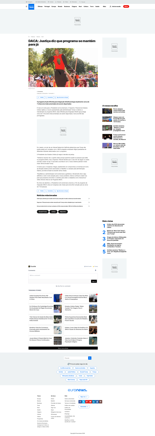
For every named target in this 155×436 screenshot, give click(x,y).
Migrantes (63, 211)
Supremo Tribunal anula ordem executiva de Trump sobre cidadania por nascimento (59, 202)
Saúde (97, 6)
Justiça (53, 211)
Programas (40, 418)
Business (67, 6)
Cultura (86, 6)
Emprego (67, 413)
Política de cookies (70, 405)
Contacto (67, 411)
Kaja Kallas (90, 375)
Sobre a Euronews (69, 398)
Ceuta (80, 375)
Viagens (74, 6)
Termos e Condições (70, 403)
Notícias (33, 36)
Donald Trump (43, 211)
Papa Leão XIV (83, 379)
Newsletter (83, 406)
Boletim (53, 401)
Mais (66, 396)
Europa (54, 6)
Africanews (54, 414)
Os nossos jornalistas (42, 421)
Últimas (40, 6)
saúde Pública (71, 372)
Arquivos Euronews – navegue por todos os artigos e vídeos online (43, 424)
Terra (91, 6)
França (94, 372)
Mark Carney (71, 379)
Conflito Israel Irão (65, 368)
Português (30, 1)
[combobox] (88, 2)
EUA (43, 36)
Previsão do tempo (56, 403)
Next (80, 6)
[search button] (80, 2)
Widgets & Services (56, 412)
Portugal (47, 6)
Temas (39, 396)
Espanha (92, 368)
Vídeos (39, 416)
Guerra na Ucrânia (80, 368)
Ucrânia (61, 372)
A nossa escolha (110, 106)
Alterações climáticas (68, 375)
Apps (52, 410)
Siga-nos (53, 407)
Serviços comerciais (70, 401)
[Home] (28, 36)
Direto (126, 6)
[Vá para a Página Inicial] (31, 7)
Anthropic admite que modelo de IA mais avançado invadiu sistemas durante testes (59, 198)
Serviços (53, 396)
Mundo (60, 6)
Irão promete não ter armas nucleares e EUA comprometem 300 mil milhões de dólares (60, 206)
